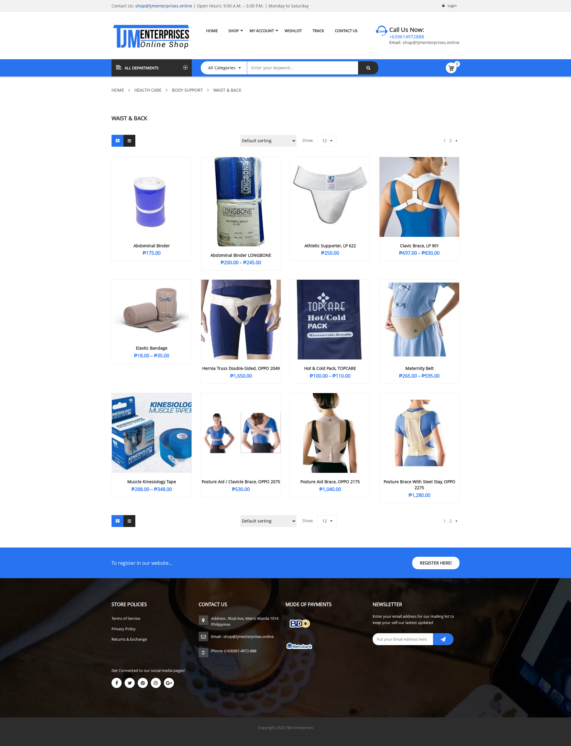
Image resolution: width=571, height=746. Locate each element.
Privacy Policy (124, 628)
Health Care (147, 90)
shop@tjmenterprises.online (163, 6)
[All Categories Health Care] (227, 67)
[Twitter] (130, 683)
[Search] (368, 67)
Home (118, 90)
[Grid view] (117, 141)
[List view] (129, 141)
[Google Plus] (169, 683)
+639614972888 (406, 37)
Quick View (151, 185)
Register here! (436, 563)
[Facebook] (117, 683)
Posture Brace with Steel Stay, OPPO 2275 (419, 484)
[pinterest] (143, 683)
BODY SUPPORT (187, 90)
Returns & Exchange (129, 639)
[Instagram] (156, 683)
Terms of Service (126, 618)
